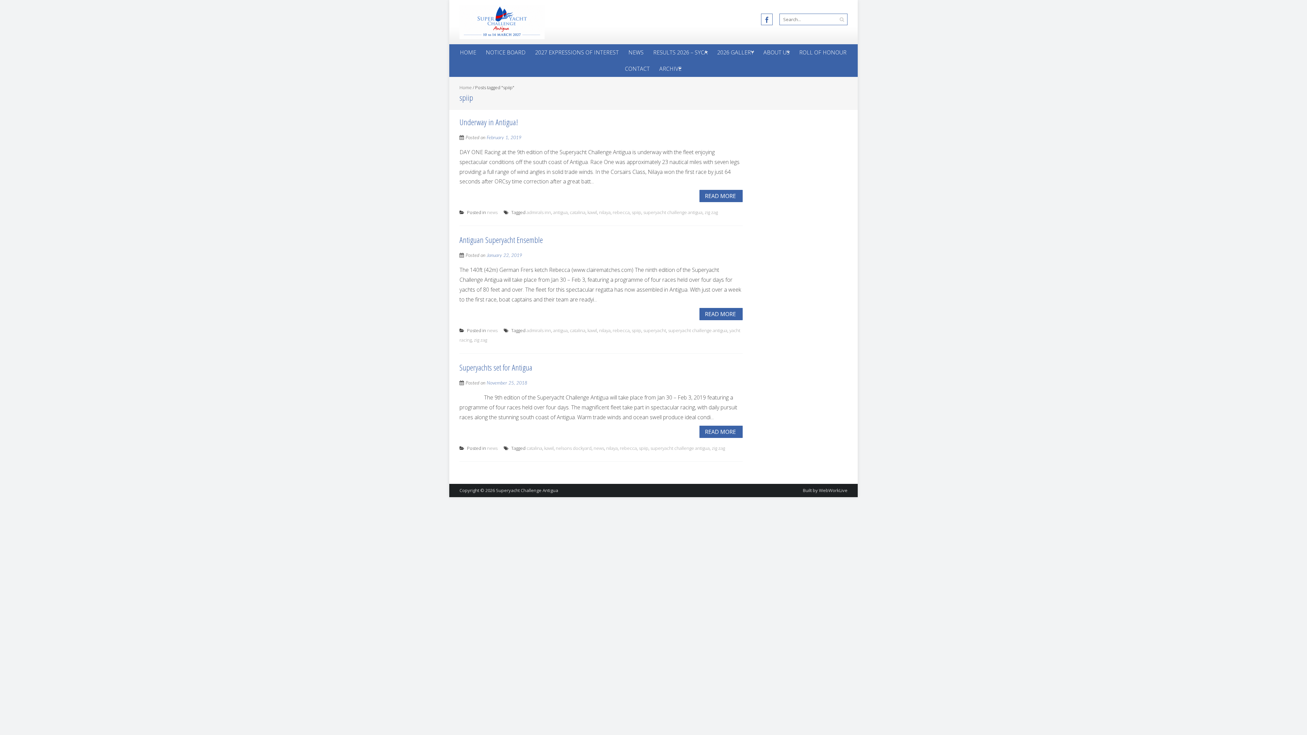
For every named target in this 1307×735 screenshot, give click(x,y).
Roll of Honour (822, 52)
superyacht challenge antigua (673, 212)
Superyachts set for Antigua (495, 367)
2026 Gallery (735, 52)
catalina (577, 212)
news (492, 212)
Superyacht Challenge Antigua (527, 490)
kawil (592, 212)
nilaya (605, 212)
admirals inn (539, 212)
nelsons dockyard (574, 448)
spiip (636, 212)
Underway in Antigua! (488, 122)
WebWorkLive (833, 490)
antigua (560, 212)
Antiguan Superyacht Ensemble (501, 239)
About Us (776, 52)
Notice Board (506, 52)
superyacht (654, 330)
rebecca (621, 212)
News (636, 52)
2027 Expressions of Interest (577, 52)
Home (468, 52)
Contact (637, 68)
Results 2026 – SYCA (680, 52)
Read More (720, 196)
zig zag (711, 212)
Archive (670, 68)
